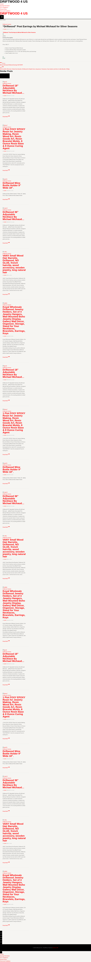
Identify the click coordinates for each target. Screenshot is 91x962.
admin (5, 29)
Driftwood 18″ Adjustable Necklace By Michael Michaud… (13, 89)
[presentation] (14, 82)
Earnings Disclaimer (5, 5)
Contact (2, 4)
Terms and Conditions (5, 11)
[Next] (7, 75)
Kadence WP (55, 947)
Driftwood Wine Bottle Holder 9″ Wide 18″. (12, 185)
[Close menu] (1, 952)
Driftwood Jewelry (7, 24)
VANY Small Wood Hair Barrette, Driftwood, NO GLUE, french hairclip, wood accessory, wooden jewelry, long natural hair (14, 264)
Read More (6, 116)
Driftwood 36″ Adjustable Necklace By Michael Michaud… (13, 216)
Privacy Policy (3, 9)
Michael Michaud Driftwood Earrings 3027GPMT (11, 64)
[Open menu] (2, 17)
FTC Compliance (4, 7)
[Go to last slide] (2, 75)
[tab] (1, 932)
